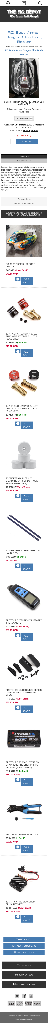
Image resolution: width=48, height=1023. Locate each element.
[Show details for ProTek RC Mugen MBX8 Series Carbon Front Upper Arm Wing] (24, 667)
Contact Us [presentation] (24, 161)
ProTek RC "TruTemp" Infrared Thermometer (24, 621)
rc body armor (18, 203)
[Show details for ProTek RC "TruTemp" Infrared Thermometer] (24, 597)
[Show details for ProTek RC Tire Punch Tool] (24, 811)
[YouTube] (31, 996)
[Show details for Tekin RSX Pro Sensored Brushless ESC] (24, 879)
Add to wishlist (22, 118)
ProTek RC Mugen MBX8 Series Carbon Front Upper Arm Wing (24, 692)
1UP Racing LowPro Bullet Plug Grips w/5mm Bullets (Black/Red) (22, 408)
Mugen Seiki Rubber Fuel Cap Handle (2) (23, 551)
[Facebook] (24, 996)
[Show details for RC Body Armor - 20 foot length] (24, 241)
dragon (29, 203)
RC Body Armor (30, 131)
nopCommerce (28, 1019)
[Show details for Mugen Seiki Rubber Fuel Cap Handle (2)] (24, 527)
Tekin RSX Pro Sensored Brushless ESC (20, 903)
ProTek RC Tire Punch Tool (22, 834)
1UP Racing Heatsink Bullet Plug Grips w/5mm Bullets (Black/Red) (22, 336)
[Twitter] (17, 996)
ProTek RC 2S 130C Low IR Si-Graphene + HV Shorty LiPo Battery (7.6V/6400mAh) (22, 765)
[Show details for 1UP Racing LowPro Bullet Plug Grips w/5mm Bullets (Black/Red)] (24, 383)
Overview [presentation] (24, 156)
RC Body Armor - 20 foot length (20, 265)
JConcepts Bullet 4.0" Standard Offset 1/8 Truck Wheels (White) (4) (22, 481)
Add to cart (27, 141)
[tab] (24, 156)
